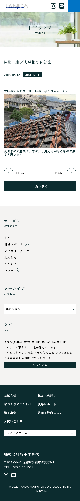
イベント (10, 263)
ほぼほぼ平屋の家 (18, 358)
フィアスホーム (17, 433)
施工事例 (10, 412)
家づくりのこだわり (18, 404)
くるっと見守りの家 (20, 353)
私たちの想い (47, 395)
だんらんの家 (45, 353)
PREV (20, 173)
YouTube (50, 342)
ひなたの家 (65, 353)
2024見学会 (14, 342)
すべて (9, 237)
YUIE (62, 342)
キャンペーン (42, 358)
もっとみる (40, 365)
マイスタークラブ (17, 251)
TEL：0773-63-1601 (18, 467)
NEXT (59, 173)
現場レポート (32, 75)
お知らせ (10, 257)
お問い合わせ (13, 421)
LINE (37, 342)
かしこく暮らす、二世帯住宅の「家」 (32, 347)
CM (28, 342)
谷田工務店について (52, 412)
